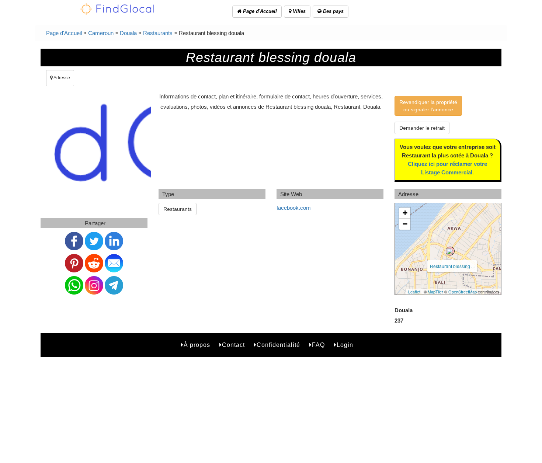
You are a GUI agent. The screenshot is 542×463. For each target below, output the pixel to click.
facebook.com (294, 208)
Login (345, 345)
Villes (298, 11)
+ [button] (405, 212)
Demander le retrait (422, 128)
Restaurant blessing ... (452, 266)
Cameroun (101, 33)
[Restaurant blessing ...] (450, 251)
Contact (233, 345)
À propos (197, 345)
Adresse (61, 77)
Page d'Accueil (259, 11)
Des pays (333, 11)
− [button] (405, 224)
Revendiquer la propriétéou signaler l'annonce (428, 105)
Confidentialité (278, 345)
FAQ (318, 345)
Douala (128, 33)
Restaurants (158, 33)
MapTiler (435, 292)
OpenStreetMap (462, 292)
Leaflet (414, 292)
